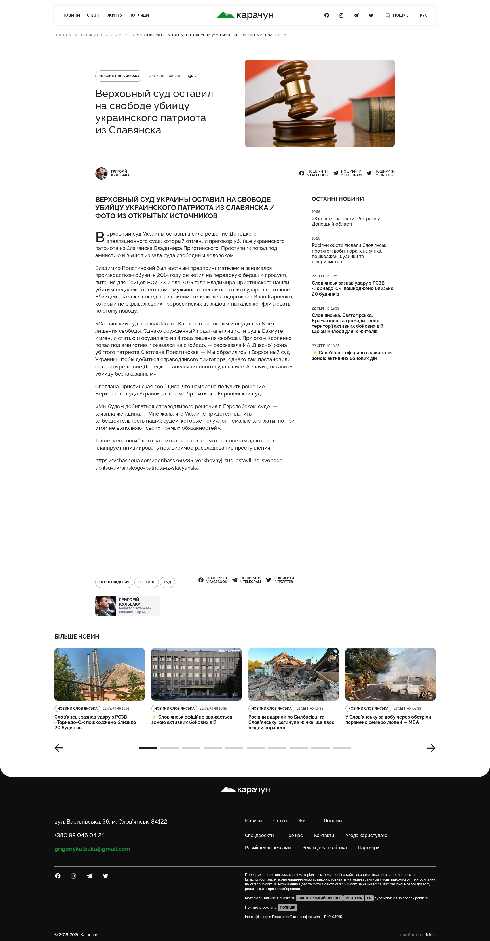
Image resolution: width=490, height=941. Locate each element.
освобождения (114, 582)
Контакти (324, 835)
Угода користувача (367, 835)
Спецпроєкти (259, 835)
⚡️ (352, 355)
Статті (94, 15)
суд (167, 582)
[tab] (148, 748)
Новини (71, 15)
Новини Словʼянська (101, 35)
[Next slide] (429, 748)
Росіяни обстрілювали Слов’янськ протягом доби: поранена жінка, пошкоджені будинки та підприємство (349, 253)
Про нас (294, 835)
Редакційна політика (324, 847)
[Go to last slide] (60, 748)
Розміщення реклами (268, 847)
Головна (62, 35)
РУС (424, 15)
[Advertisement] (195, 516)
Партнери (369, 847)
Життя (114, 15)
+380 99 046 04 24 (79, 835)
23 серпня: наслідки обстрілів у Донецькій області (346, 221)
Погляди (139, 15)
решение (146, 582)
